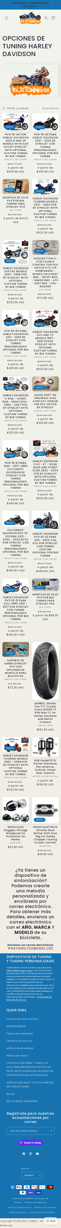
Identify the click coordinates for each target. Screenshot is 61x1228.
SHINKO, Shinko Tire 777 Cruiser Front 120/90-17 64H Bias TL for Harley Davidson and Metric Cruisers (45, 713)
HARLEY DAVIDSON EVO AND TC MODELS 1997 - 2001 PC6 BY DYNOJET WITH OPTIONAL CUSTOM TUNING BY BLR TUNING (45, 342)
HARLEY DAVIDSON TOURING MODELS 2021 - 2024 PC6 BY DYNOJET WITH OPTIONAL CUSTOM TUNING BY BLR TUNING (45, 208)
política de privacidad (20, 1048)
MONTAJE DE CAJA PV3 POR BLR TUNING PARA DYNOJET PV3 (45, 599)
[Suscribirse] (50, 1131)
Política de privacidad (19, 1207)
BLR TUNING (27, 1198)
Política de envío (17, 1212)
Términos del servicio (45, 1207)
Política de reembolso (36, 1202)
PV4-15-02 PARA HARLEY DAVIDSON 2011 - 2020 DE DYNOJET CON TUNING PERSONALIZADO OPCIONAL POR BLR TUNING (16, 341)
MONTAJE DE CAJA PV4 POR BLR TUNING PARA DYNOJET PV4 (15, 202)
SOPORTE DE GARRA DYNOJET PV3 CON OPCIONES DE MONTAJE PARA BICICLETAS (15, 668)
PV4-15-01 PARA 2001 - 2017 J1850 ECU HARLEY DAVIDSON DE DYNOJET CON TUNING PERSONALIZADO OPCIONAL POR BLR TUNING (16, 475)
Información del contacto (22, 1019)
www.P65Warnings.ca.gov (20, 970)
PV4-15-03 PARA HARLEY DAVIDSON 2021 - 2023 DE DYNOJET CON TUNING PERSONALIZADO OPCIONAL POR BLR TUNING (45, 145)
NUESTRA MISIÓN (16, 1026)
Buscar (11, 1094)
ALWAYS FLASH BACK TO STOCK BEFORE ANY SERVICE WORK (30, 1084)
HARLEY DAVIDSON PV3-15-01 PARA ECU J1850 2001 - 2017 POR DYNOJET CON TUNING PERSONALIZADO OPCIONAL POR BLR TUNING (16, 608)
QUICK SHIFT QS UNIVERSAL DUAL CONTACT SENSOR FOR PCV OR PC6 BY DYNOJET (45, 401)
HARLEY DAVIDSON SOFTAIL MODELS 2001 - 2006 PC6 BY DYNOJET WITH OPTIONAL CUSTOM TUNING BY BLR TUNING (15, 277)
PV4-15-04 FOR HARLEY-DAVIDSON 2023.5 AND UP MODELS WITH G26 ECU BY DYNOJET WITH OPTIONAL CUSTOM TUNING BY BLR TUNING (16, 145)
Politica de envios (17, 1055)
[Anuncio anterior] (6, 4)
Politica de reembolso (20, 1033)
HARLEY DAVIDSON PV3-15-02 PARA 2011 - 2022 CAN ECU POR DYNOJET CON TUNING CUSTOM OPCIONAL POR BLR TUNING (45, 544)
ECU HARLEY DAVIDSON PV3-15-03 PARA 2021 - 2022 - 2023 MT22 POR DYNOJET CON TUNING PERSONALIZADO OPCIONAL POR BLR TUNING (16, 543)
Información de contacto (42, 1212)
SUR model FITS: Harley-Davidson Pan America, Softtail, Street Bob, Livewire (45, 767)
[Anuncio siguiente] (55, 4)
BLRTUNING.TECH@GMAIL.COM (32, 948)
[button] (6, 18)
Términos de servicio (19, 1041)
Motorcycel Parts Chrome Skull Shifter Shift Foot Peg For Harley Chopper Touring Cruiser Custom (45, 834)
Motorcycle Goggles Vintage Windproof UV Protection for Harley (15, 833)
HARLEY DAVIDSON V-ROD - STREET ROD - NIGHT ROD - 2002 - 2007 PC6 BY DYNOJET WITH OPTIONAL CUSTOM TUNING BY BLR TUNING (15, 406)
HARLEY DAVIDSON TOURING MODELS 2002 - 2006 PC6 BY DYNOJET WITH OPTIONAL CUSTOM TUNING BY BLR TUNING (15, 765)
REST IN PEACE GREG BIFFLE (22, 1101)
